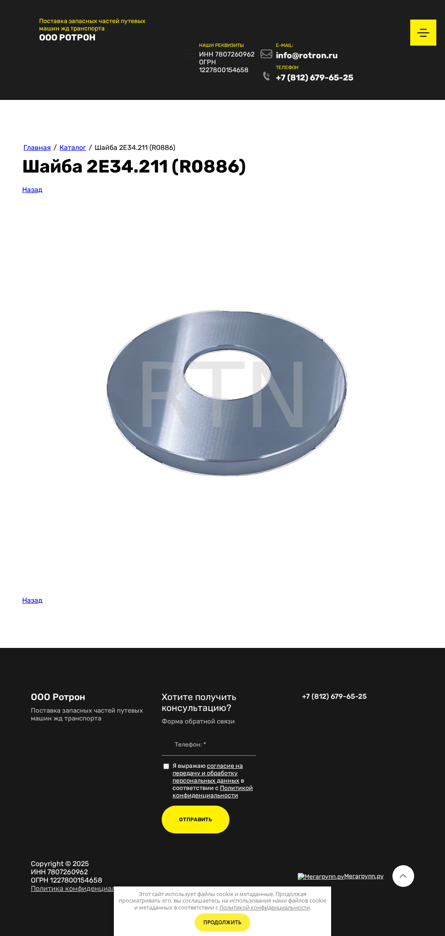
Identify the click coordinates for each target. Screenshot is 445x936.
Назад (32, 190)
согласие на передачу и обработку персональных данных (208, 773)
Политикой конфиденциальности (213, 791)
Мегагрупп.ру (364, 876)
